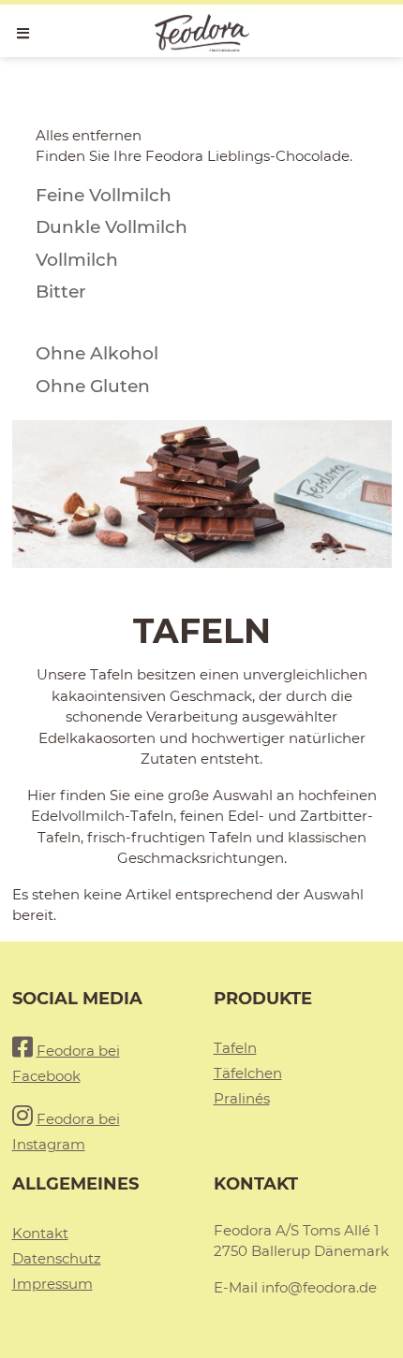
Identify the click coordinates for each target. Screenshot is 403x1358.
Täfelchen (248, 1073)
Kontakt (40, 1233)
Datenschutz (56, 1258)
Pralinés (242, 1098)
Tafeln (235, 1048)
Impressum (52, 1283)
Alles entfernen (89, 135)
